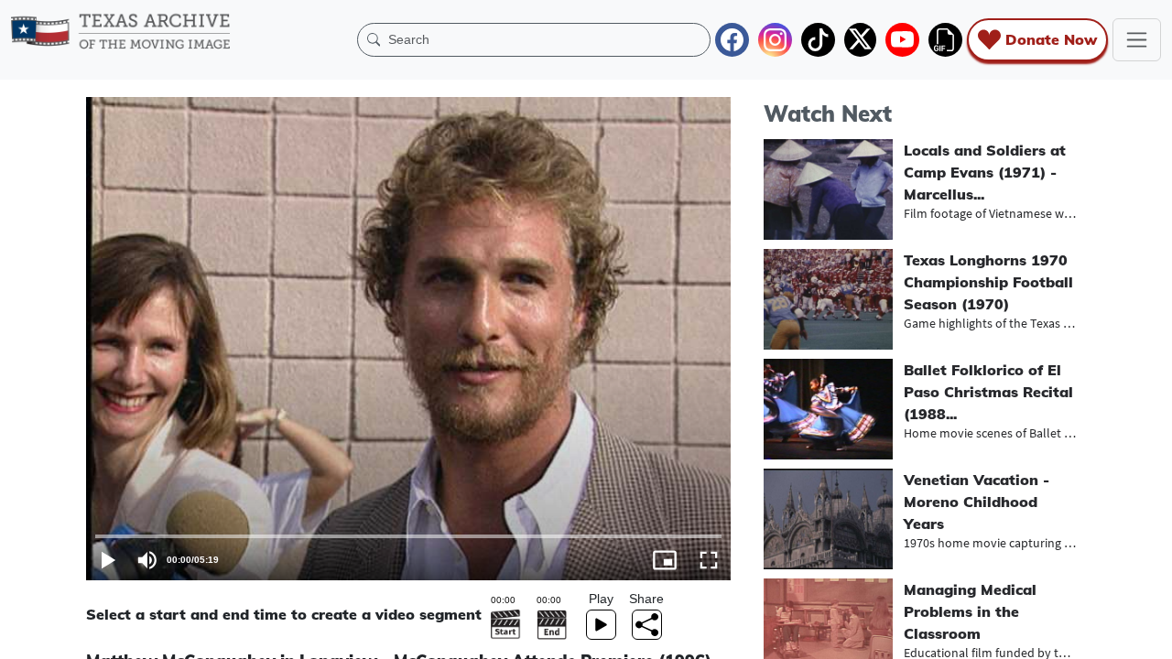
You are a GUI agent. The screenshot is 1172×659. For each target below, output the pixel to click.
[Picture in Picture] (665, 560)
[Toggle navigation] (1136, 39)
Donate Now (1051, 39)
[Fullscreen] (709, 560)
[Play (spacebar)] (108, 560)
